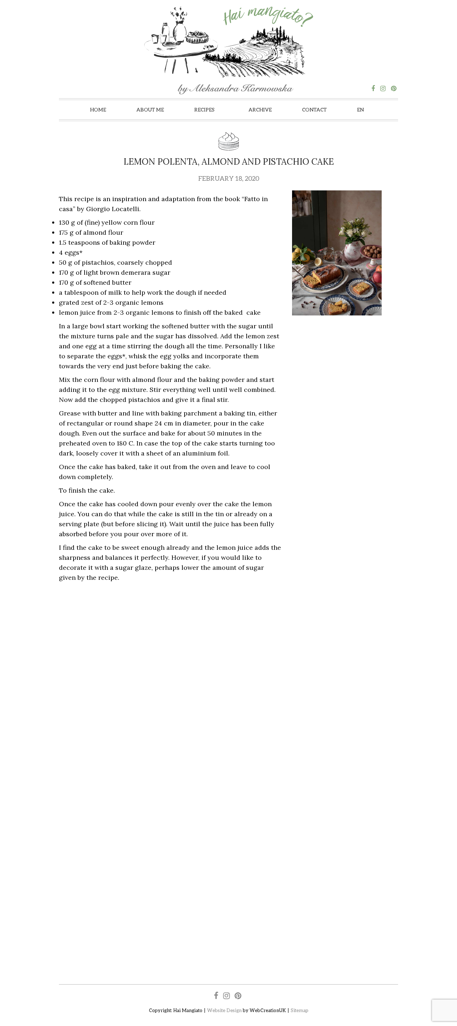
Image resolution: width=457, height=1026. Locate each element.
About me (150, 109)
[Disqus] (228, 675)
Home (98, 109)
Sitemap (299, 1010)
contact (314, 109)
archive (260, 109)
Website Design (224, 1010)
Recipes (204, 109)
